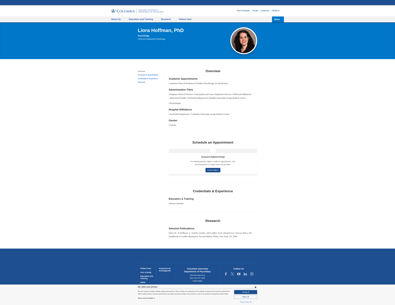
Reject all (245, 297)
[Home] (137, 10)
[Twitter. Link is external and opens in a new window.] (232, 274)
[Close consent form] (255, 287)
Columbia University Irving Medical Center (197, 2)
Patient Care (185, 19)
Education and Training (146, 277)
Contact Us (265, 11)
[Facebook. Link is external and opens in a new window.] (226, 274)
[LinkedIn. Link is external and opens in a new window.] (245, 274)
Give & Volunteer (243, 11)
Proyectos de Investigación (165, 269)
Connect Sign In (213, 170)
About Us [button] (116, 19)
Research (141, 82)
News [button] (277, 19)
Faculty (255, 11)
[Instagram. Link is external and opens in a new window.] (251, 274)
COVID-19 (275, 11)
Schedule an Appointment (148, 75)
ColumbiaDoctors (242, 255)
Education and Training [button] (141, 19)
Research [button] (166, 19)
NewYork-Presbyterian (182, 256)
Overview (141, 71)
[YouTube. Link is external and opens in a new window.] (238, 274)
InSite (142, 282)
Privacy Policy (244, 302)
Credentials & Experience (148, 78)
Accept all (245, 292)
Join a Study (145, 272)
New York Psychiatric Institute (212, 256)
